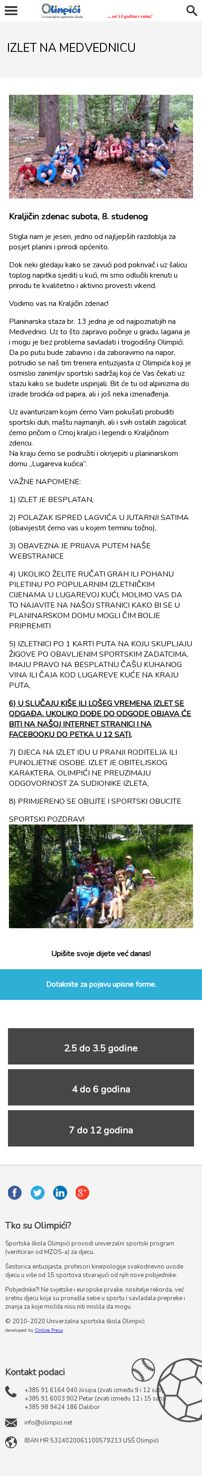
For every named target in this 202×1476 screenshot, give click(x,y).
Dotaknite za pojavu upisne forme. (101, 984)
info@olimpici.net (48, 1422)
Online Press (49, 1330)
